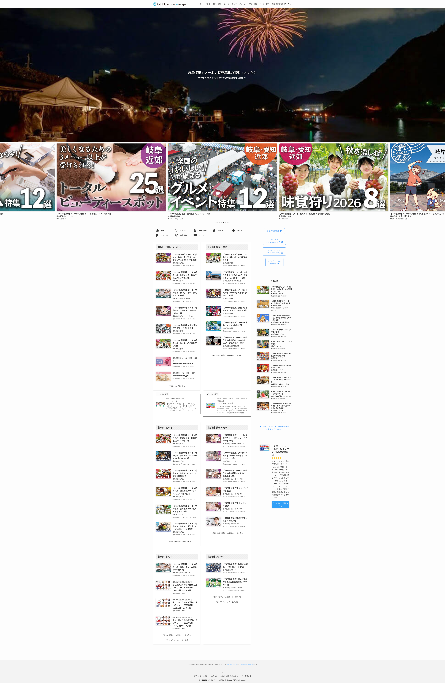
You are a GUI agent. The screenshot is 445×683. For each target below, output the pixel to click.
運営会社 (248, 676)
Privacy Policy (232, 664)
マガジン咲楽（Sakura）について (231, 676)
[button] (289, 4)
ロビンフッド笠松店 (232, 400)
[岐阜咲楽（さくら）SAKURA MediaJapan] (170, 4)
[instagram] (222, 672)
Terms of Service (246, 664)
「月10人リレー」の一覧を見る (176, 640)
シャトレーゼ (175, 399)
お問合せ (214, 676)
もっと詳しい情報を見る (280, 504)
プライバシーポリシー (201, 676)
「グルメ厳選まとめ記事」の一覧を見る (176, 541)
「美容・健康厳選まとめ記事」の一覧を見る (227, 533)
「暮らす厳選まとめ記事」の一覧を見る (176, 635)
